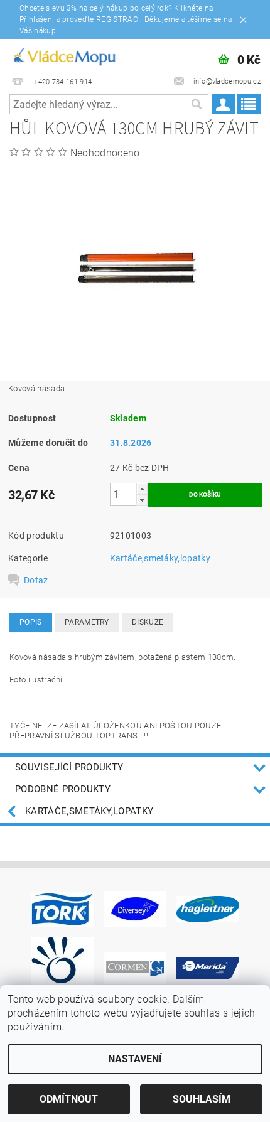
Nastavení (135, 1059)
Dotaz (36, 580)
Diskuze (147, 622)
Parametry (87, 622)
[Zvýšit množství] (142, 489)
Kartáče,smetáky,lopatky (160, 558)
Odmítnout (69, 1099)
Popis (30, 622)
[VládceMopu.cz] (63, 55)
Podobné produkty (63, 789)
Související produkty (69, 767)
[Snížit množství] (142, 500)
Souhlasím (201, 1099)
